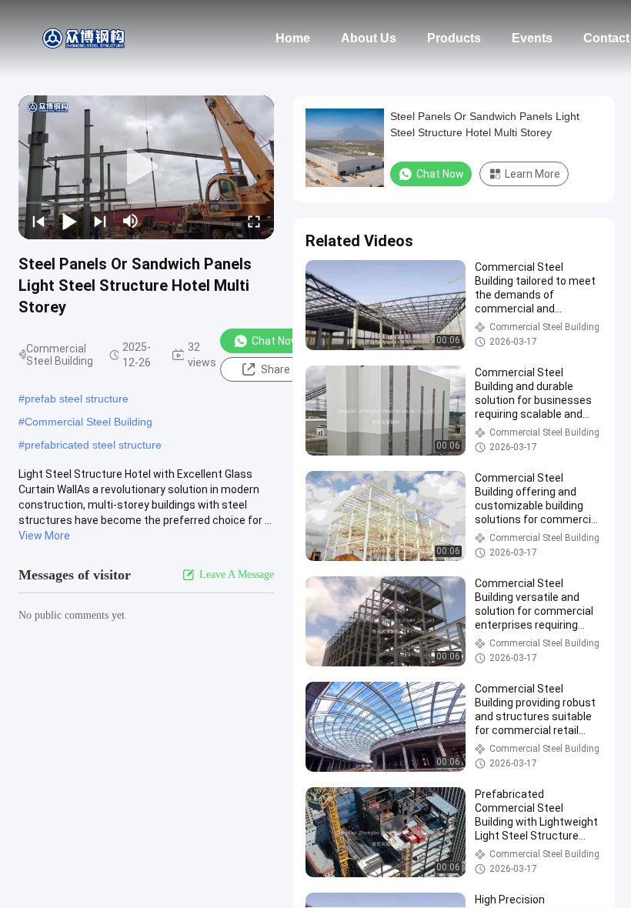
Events (532, 38)
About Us (368, 38)
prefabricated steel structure (93, 445)
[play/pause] (69, 220)
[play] (146, 167)
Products (454, 38)
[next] (100, 220)
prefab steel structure (77, 398)
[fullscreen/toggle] (254, 220)
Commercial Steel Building (88, 422)
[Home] (84, 38)
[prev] (38, 220)
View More (44, 535)
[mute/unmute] (130, 220)
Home (292, 38)
